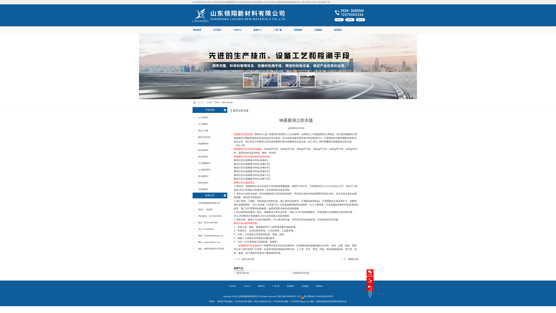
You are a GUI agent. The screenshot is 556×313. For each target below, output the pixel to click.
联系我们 (338, 30)
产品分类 (210, 110)
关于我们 (217, 30)
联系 (370, 282)
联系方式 (210, 195)
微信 (370, 275)
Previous (5, 66)
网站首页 (197, 30)
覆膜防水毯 (353, 259)
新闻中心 (258, 30)
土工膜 (209, 102)
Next (551, 66)
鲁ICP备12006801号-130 (289, 296)
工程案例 (318, 30)
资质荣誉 (298, 30)
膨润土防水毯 (227, 102)
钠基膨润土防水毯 (301, 273)
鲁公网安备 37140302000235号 (318, 296)
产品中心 (237, 30)
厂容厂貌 (278, 30)
